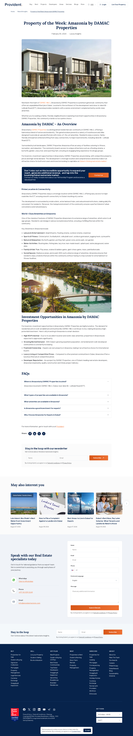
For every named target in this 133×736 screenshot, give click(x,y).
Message (73, 586)
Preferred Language (77, 576)
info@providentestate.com (29, 603)
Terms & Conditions (53, 463)
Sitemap (49, 714)
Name (72, 545)
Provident (60, 426)
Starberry (30, 720)
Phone (73, 566)
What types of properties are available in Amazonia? (46, 395)
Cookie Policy (76, 731)
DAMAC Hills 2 (45, 103)
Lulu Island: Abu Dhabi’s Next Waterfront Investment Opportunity (23, 521)
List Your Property (119, 4)
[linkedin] (34, 433)
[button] (73, 570)
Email (72, 555)
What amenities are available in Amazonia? (42, 401)
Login (104, 4)
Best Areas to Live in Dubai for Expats (80, 519)
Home (13, 11)
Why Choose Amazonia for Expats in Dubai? (42, 415)
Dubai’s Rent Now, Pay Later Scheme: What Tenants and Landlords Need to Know (108, 521)
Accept (87, 730)
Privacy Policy (67, 463)
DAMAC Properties (39, 130)
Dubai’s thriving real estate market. (93, 161)
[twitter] (39, 433)
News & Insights (23, 11)
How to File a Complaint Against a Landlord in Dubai (50, 519)
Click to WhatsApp (26, 581)
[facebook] (30, 433)
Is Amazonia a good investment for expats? (42, 408)
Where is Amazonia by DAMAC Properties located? (45, 381)
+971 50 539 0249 (26, 592)
